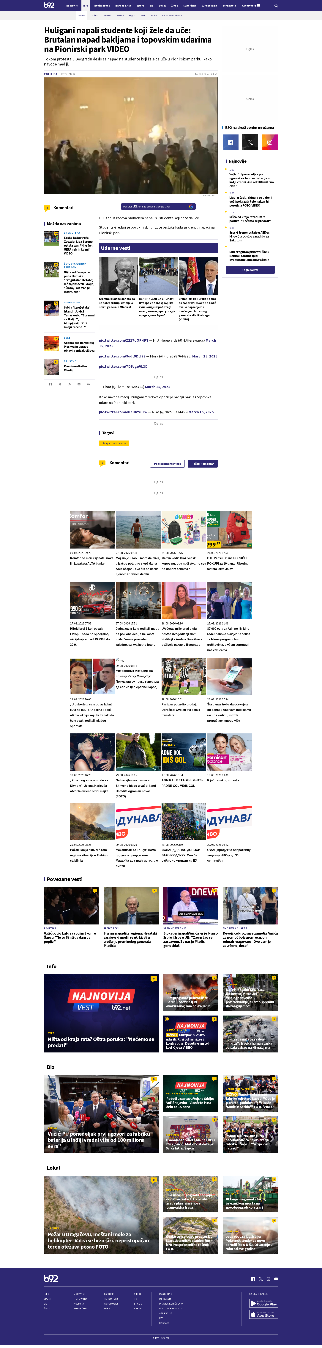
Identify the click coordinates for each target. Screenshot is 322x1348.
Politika (50, 74)
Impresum (165, 1298)
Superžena (80, 1308)
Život (47, 1308)
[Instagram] (270, 142)
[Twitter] (250, 142)
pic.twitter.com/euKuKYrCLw (123, 412)
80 (56, 264)
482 (56, 233)
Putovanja (80, 1298)
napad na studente (115, 443)
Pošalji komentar (203, 464)
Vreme (138, 1308)
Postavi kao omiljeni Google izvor (146, 206)
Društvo (70, 361)
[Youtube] (276, 1279)
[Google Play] (263, 1303)
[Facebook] (231, 142)
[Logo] (49, 5)
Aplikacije (165, 1313)
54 (56, 303)
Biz (46, 1303)
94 (56, 361)
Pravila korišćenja (171, 1303)
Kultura (79, 1303)
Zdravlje (79, 1294)
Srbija (52, 1127)
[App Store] (263, 1314)
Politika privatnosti (172, 1308)
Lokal (107, 1308)
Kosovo (231, 984)
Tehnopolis (111, 1298)
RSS (161, 1318)
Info (46, 1294)
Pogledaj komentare (167, 464)
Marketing (165, 1294)
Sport (48, 1298)
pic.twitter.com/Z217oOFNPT (124, 340)
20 (56, 338)
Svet (67, 337)
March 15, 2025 (204, 356)
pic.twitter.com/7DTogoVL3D (123, 366)
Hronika (53, 1228)
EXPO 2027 (172, 1135)
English (138, 1303)
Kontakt (164, 1323)
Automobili (111, 1303)
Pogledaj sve (250, 270)
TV (135, 1298)
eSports (109, 1294)
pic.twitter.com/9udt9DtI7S (122, 356)
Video (137, 1294)
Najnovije (72, 5)
